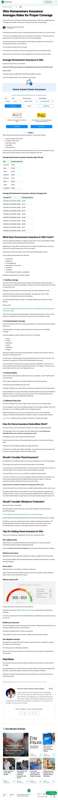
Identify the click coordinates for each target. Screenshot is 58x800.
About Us (4, 795)
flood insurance (17, 473)
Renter (29, 106)
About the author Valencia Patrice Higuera (30, 688)
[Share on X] (16, 7)
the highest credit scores (27, 610)
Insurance (8, 682)
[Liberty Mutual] (41, 115)
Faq (13, 682)
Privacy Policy (44, 794)
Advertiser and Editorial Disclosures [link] (48, 2)
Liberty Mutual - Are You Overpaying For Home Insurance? (41, 120)
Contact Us (12, 795)
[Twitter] (50, 688)
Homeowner (13, 106)
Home (4, 682)
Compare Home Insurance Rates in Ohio (17, 120)
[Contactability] (16, 115)
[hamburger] (56, 2)
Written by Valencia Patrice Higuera (15, 27)
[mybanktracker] (6, 2)
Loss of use (6, 418)
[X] (51, 796)
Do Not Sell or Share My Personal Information (23, 795)
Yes (25, 713)
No (35, 713)
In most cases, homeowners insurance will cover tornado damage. (23, 514)
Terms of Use (39, 794)
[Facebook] (54, 796)
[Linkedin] (52, 688)
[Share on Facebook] (20, 6)
